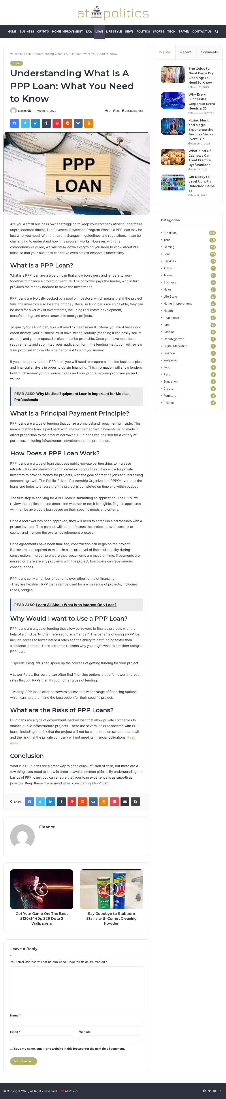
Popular (165, 52)
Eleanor (23, 110)
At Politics (72, 1091)
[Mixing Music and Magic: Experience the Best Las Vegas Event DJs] (173, 126)
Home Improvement (67, 31)
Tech (171, 31)
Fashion (169, 332)
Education (171, 381)
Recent (185, 52)
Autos (168, 268)
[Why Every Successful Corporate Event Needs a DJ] (173, 100)
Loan (99, 31)
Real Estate (172, 317)
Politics (143, 31)
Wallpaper (170, 360)
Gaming (169, 247)
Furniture (170, 395)
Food (167, 367)
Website (85, 1032)
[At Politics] (112, 12)
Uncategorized (174, 339)
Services (170, 261)
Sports (158, 31)
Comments (209, 52)
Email (15, 1032)
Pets (167, 374)
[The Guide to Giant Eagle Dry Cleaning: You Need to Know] (173, 74)
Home (12, 31)
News (129, 31)
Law (89, 31)
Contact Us (202, 31)
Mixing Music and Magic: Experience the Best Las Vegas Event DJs (200, 129)
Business (27, 31)
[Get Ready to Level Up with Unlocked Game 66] (173, 183)
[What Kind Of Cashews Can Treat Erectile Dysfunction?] (173, 157)
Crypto (43, 31)
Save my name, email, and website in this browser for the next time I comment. (69, 1048)
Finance (169, 353)
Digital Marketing (175, 346)
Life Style (114, 31)
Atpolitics (170, 233)
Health (168, 310)
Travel (184, 31)
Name (15, 1015)
